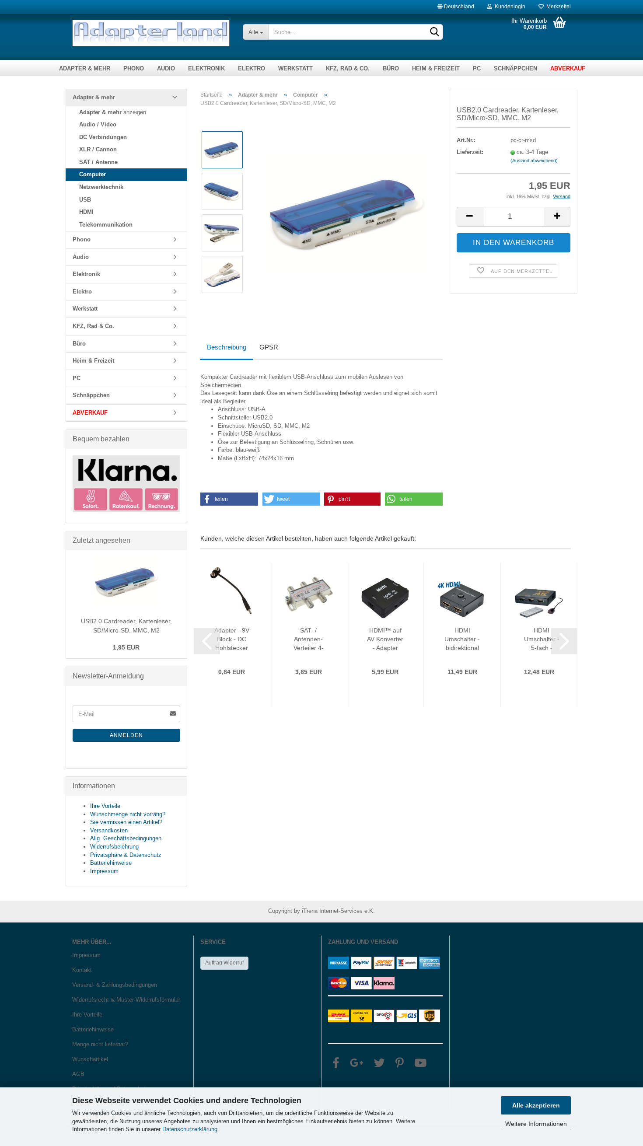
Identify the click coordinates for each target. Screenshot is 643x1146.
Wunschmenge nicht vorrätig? (127, 814)
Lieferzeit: (470, 152)
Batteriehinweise (111, 863)
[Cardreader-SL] (346, 212)
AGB (78, 1074)
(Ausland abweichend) (534, 160)
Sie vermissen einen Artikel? (126, 822)
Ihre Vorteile (105, 806)
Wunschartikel (90, 1059)
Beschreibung (226, 347)
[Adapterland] (151, 33)
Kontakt (82, 970)
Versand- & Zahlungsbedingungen (114, 985)
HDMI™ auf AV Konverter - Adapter (385, 639)
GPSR (268, 347)
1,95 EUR (126, 647)
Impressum (104, 871)
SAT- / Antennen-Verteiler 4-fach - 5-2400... (309, 639)
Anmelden (126, 735)
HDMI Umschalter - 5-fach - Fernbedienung (542, 639)
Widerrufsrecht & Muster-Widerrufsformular (126, 999)
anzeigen (112, 112)
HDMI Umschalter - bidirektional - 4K (462, 639)
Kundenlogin (508, 4)
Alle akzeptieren (536, 1105)
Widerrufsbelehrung (114, 846)
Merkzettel (557, 4)
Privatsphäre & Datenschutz (125, 855)
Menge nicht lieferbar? (100, 1044)
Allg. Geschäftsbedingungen (125, 838)
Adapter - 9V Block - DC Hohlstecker (231, 639)
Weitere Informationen (536, 1123)
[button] (229, 499)
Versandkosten (109, 830)
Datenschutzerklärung (189, 1129)
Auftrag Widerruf (224, 963)
